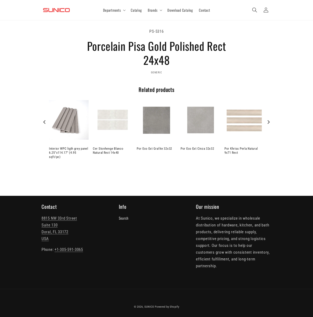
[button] (114, 10)
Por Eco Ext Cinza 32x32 (197, 149)
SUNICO (149, 306)
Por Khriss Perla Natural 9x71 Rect (241, 151)
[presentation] (44, 122)
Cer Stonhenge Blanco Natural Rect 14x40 (108, 151)
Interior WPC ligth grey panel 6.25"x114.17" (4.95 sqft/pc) (68, 153)
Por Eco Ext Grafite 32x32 (154, 149)
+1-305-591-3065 (69, 249)
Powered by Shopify (167, 306)
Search (123, 218)
